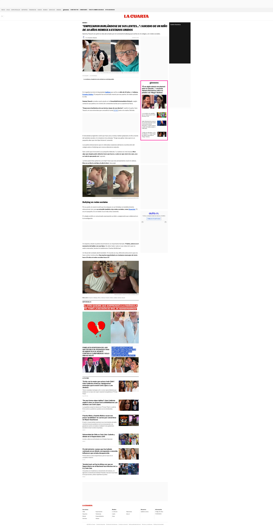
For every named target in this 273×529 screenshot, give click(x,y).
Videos (40, 10)
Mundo (45, 10)
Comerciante (83, 10)
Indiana (115, 298)
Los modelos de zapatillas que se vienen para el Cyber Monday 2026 (149, 115)
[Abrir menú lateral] (2, 16)
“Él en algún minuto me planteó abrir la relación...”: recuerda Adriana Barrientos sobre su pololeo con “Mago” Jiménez (153, 90)
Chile (8, 10)
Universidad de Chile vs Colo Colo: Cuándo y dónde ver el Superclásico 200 (98, 436)
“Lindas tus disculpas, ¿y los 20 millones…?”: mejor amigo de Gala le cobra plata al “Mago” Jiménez (149, 134)
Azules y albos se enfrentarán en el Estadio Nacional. (97, 439)
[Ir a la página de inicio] (136, 16)
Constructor (74, 10)
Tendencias (32, 10)
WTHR (116, 110)
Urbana (58, 10)
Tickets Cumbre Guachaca (96, 10)
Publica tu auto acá (154, 219)
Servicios (52, 10)
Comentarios (94, 75)
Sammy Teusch (121, 298)
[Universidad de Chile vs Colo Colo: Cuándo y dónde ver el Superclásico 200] (129, 439)
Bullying (95, 298)
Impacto (91, 298)
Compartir (86, 75)
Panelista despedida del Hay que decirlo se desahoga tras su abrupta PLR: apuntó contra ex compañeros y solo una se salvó (95, 352)
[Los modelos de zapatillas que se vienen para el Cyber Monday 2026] (161, 115)
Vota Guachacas (110, 10)
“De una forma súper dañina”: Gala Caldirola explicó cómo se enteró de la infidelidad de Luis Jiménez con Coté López (100, 403)
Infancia (103, 298)
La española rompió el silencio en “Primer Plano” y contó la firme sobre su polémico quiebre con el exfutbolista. (99, 408)
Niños (99, 298)
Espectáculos (15, 10)
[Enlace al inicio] (154, 83)
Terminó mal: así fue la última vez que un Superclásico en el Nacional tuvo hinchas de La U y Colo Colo (99, 466)
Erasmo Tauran (92, 38)
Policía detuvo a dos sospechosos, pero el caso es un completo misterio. (97, 456)
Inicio (3, 10)
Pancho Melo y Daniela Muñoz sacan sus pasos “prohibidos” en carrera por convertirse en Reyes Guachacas (99, 418)
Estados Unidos (109, 298)
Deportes (24, 10)
